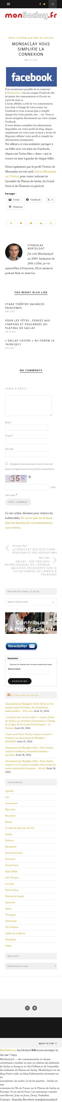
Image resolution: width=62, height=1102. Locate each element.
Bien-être (10, 809)
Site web (9, 449)
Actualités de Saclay (25, 695)
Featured (10, 859)
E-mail (9, 435)
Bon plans (10, 816)
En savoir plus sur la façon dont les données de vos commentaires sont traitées (28, 523)
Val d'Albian (11, 927)
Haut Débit (11, 871)
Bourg (8, 822)
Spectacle (10, 902)
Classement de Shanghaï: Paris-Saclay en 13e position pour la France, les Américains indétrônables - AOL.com (29, 707)
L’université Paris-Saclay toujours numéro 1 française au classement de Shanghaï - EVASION (29, 737)
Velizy (8, 946)
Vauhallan (10, 939)
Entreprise (11, 846)
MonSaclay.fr (14, 93)
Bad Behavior (8, 1050)
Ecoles (8, 834)
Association (11, 803)
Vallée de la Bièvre (15, 933)
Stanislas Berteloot (36, 247)
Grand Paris (11, 865)
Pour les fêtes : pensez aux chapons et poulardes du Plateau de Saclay (27, 324)
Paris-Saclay (11, 890)
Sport (8, 908)
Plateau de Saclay (41, 37)
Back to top (47, 1043)
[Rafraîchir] (30, 476)
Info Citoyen (17, 37)
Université (11, 921)
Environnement (13, 853)
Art (7, 797)
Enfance (9, 840)
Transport (10, 915)
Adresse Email (14, 669)
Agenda (9, 791)
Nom (8, 422)
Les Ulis (9, 884)
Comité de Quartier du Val (19, 828)
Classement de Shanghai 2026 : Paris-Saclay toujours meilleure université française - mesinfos (29, 751)
